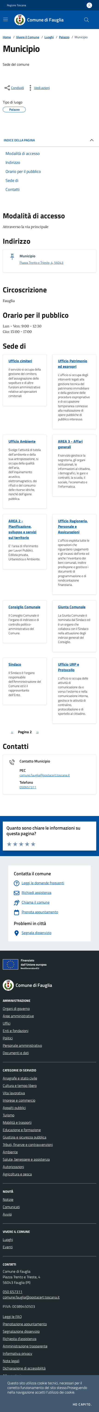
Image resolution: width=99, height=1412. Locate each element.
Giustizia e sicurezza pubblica (24, 1137)
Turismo (8, 1115)
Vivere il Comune (27, 37)
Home (7, 37)
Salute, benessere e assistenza (26, 1159)
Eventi (8, 1247)
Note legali (11, 1361)
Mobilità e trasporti (17, 1122)
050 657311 (12, 1291)
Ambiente (10, 1152)
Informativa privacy (17, 1353)
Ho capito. (82, 1404)
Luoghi (49, 37)
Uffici (6, 1023)
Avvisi (7, 1214)
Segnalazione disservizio (21, 1331)
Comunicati (11, 1207)
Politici (8, 1038)
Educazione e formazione (22, 1130)
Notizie (8, 1199)
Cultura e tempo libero (20, 1085)
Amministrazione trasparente (25, 1346)
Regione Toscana (16, 5)
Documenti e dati (16, 1053)
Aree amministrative (18, 1016)
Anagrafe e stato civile (20, 1078)
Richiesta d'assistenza (19, 1338)
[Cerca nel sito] (86, 19)
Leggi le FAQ (12, 1316)
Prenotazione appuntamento (25, 1324)
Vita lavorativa (14, 1093)
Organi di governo (16, 1008)
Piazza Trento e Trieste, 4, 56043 (41, 263)
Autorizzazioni (13, 1166)
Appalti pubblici (14, 1107)
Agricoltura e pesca (17, 1174)
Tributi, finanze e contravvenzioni (28, 1144)
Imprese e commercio (19, 1100)
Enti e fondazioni (15, 1030)
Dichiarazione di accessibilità (24, 1368)
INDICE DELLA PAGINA (19, 140)
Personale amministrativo (22, 1045)
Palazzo (64, 37)
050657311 (28, 787)
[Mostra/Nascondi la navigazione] (5, 19)
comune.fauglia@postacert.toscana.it (45, 775)
